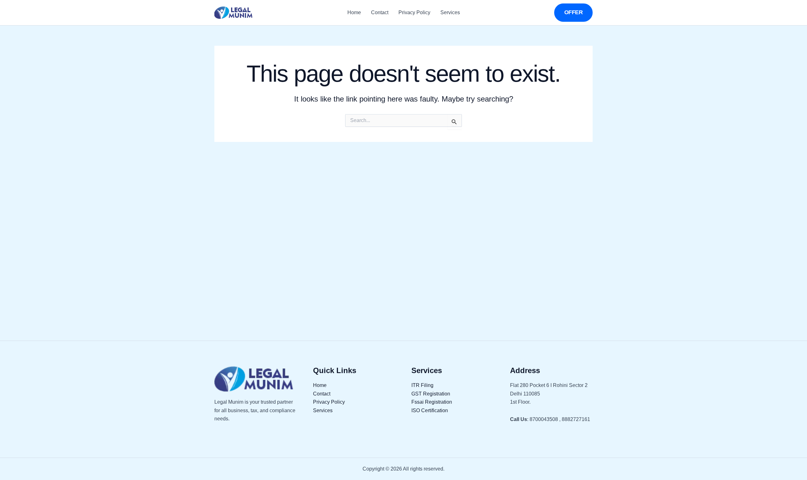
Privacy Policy (414, 12)
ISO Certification (429, 410)
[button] (573, 12)
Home (354, 12)
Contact (379, 12)
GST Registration (430, 393)
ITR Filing (422, 385)
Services (450, 12)
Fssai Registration (431, 402)
